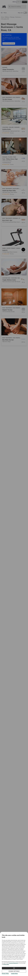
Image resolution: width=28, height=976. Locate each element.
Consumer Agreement (13, 963)
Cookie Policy (14, 973)
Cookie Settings (14, 971)
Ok (14, 968)
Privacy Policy (6, 964)
